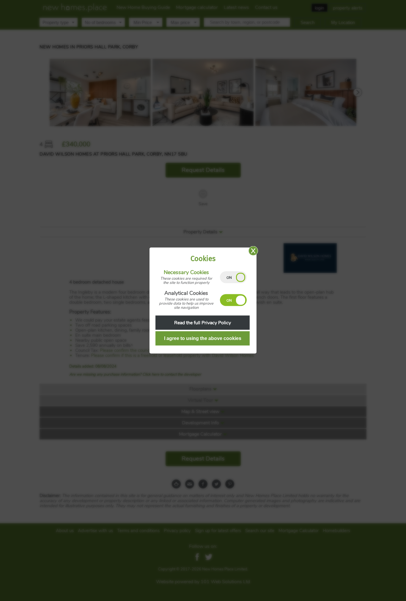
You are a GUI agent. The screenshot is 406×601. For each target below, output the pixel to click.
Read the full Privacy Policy (202, 323)
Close (253, 251)
